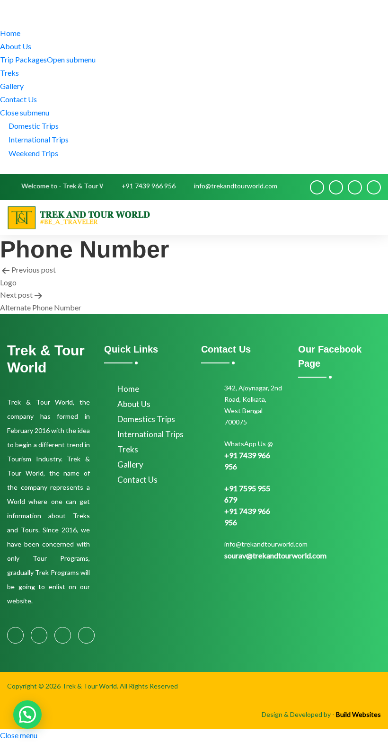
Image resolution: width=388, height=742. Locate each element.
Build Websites (358, 714)
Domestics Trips (146, 419)
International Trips (37, 139)
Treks (9, 72)
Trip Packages (48, 59)
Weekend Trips (32, 153)
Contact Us (18, 99)
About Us (15, 46)
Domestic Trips (32, 125)
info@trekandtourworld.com (235, 186)
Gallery (12, 85)
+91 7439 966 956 (149, 186)
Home (10, 32)
